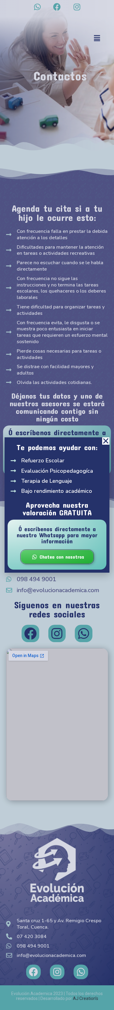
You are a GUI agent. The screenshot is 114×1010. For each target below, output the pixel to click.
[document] (57, 505)
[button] (105, 441)
